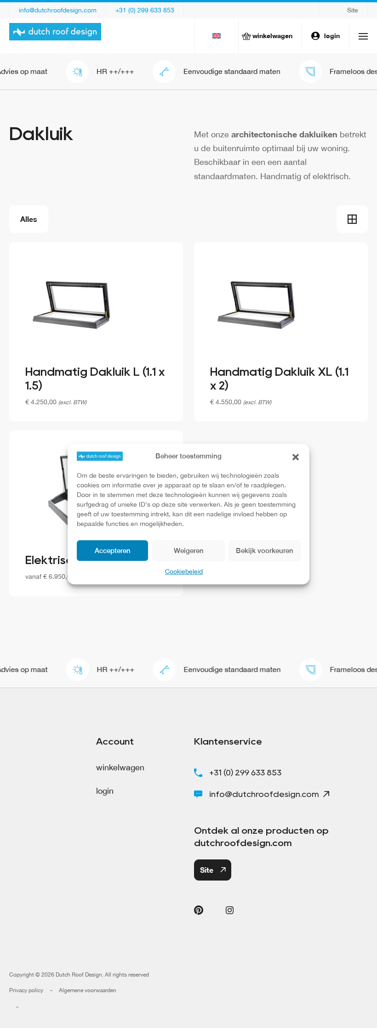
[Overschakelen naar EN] (216, 36)
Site (352, 10)
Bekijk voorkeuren (264, 550)
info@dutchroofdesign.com (58, 10)
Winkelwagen (272, 36)
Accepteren (113, 550)
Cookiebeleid (184, 571)
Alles (28, 219)
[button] (295, 456)
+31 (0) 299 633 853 (144, 10)
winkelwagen (120, 767)
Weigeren (189, 550)
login (332, 36)
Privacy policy (26, 990)
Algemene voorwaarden (87, 990)
